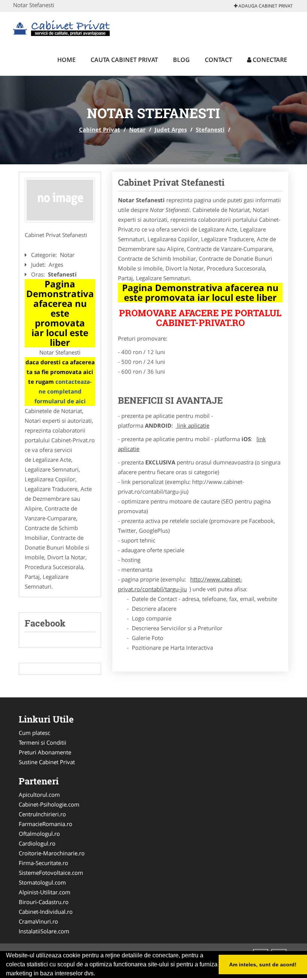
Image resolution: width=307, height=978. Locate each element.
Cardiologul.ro (37, 843)
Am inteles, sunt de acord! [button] (263, 964)
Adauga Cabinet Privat (265, 6)
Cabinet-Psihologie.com (49, 804)
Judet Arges (171, 129)
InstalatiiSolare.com (44, 931)
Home (66, 60)
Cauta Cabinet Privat (124, 60)
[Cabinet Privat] (62, 27)
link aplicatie (192, 425)
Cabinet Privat (99, 129)
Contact (218, 60)
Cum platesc (34, 732)
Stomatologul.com (42, 882)
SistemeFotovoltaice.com (51, 872)
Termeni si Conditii (42, 742)
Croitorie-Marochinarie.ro (52, 853)
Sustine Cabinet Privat (47, 762)
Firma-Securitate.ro (43, 863)
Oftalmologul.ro (39, 833)
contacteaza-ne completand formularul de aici (63, 391)
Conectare (269, 60)
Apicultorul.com (39, 794)
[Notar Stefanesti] (60, 200)
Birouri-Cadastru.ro (44, 902)
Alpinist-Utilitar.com (44, 892)
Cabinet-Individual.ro (46, 911)
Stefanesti (210, 129)
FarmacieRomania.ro (45, 824)
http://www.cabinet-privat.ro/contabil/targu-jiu (180, 584)
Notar (137, 129)
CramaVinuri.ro (38, 921)
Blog (181, 60)
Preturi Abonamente (45, 752)
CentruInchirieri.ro (42, 814)
